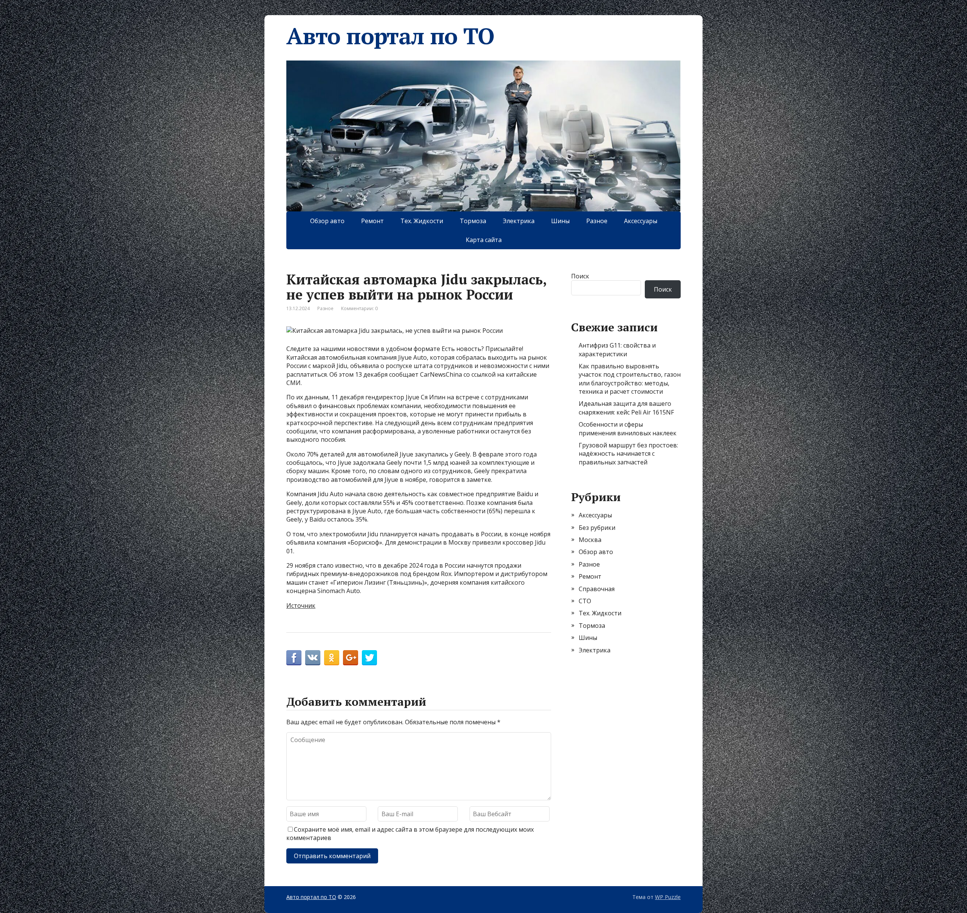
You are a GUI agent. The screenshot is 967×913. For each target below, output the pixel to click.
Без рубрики (597, 527)
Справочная (597, 589)
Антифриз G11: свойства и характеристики (617, 349)
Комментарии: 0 (359, 308)
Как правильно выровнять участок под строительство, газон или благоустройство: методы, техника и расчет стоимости (630, 379)
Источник (300, 605)
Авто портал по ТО (390, 35)
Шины (560, 221)
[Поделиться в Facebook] (293, 657)
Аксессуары (640, 221)
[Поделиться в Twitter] (369, 657)
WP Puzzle (668, 897)
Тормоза (473, 221)
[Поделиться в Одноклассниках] (331, 657)
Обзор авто (327, 221)
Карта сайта (484, 240)
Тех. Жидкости (421, 221)
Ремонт (372, 221)
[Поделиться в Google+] (350, 657)
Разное (596, 221)
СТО (585, 601)
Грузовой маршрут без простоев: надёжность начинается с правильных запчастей (628, 453)
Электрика (518, 221)
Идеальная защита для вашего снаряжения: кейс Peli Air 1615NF (626, 407)
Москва (590, 540)
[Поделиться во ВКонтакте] (312, 657)
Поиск (580, 276)
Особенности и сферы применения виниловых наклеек (628, 428)
